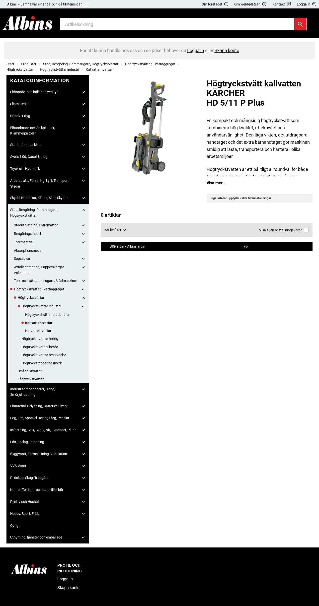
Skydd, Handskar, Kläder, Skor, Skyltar (39, 198)
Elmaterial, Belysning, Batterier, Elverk (39, 406)
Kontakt (278, 4)
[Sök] (300, 24)
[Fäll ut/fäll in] (83, 92)
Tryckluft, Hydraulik (25, 169)
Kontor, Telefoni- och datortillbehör (36, 490)
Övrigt (15, 526)
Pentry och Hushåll (24, 502)
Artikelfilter (113, 230)
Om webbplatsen (247, 4)
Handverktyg (20, 116)
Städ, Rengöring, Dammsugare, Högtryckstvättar (80, 64)
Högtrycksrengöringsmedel (42, 363)
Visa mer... (216, 183)
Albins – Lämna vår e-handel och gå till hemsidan (45, 4)
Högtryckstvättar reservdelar (43, 355)
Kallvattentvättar (99, 69)
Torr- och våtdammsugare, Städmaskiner (45, 281)
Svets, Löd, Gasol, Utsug (28, 157)
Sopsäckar (22, 259)
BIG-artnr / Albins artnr (128, 246)
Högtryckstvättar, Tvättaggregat (150, 64)
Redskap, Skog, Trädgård (29, 478)
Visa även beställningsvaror (280, 230)
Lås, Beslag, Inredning (27, 442)
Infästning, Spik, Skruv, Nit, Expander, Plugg (43, 430)
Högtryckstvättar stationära (47, 315)
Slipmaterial (19, 104)
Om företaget (212, 4)
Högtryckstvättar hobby (40, 339)
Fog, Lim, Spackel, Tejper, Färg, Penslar (39, 418)
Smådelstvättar (30, 371)
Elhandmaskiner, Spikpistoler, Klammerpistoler (32, 130)
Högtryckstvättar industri (59, 69)
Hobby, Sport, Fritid (25, 514)
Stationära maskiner (26, 145)
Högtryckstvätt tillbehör (39, 347)
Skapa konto (68, 587)
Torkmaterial (23, 242)
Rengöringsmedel (27, 234)
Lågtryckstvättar (31, 379)
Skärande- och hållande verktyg (34, 92)
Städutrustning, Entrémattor (36, 225)
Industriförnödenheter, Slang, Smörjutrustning (32, 392)
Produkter (28, 64)
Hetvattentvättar (38, 331)
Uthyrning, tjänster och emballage (36, 537)
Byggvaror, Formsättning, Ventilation (38, 454)
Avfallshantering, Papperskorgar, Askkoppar (39, 269)
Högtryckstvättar (19, 69)
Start (10, 64)
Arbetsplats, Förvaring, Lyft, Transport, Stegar (40, 183)
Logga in (65, 579)
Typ (245, 246)
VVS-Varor (18, 466)
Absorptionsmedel (28, 251)
